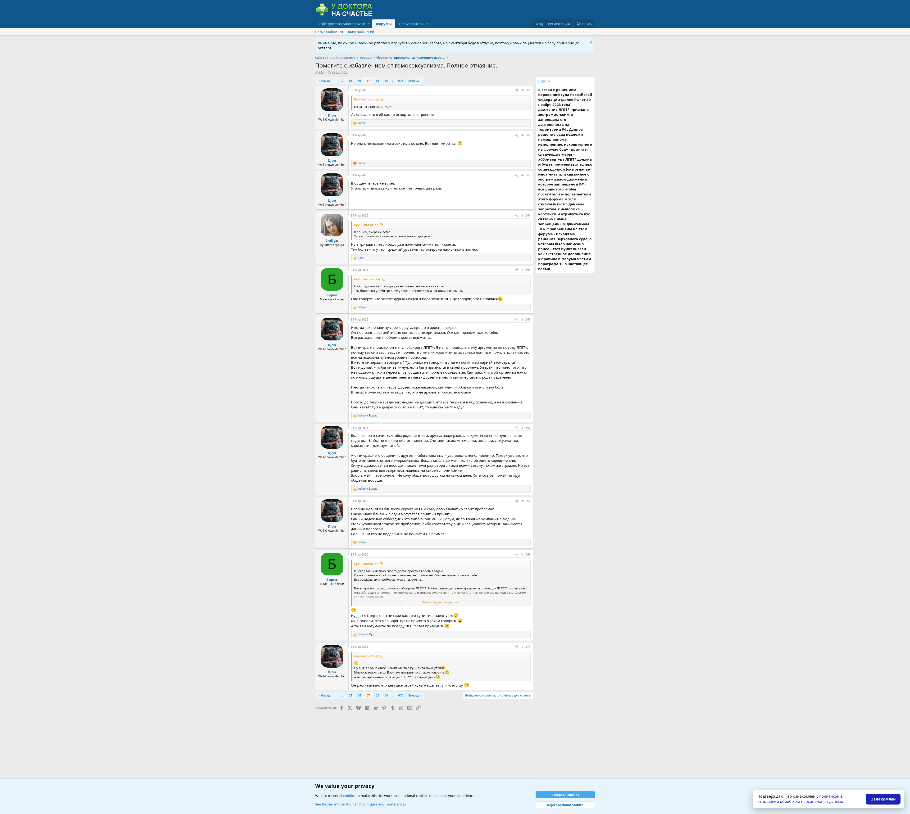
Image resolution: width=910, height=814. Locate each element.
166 (358, 80)
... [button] (342, 80)
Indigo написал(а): (367, 279)
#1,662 (526, 135)
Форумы (384, 23)
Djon (322, 72)
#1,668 (526, 501)
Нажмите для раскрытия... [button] (441, 602)
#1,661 (526, 90)
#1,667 (526, 428)
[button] (369, 23)
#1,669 (526, 554)
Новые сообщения (329, 32)
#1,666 (526, 319)
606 (400, 80)
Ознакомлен (883, 799)
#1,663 (526, 175)
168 (376, 80)
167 (367, 80)
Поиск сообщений (360, 32)
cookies (349, 795)
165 (349, 80)
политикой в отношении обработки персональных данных (800, 799)
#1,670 (526, 647)
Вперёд (413, 80)
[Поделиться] (517, 90)
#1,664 (526, 215)
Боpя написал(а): (366, 99)
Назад (325, 80)
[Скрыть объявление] (590, 43)
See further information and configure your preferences (360, 804)
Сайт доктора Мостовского (342, 23)
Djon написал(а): (366, 225)
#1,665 (526, 270)
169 (385, 80)
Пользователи (411, 23)
